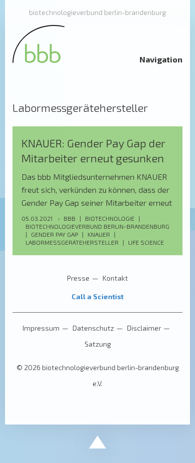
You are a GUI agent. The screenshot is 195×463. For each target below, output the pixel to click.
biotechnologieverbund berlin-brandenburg (97, 12)
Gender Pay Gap (54, 234)
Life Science (146, 242)
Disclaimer (144, 328)
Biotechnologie (109, 218)
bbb (70, 218)
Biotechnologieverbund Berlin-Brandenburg (98, 226)
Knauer (99, 234)
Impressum (41, 328)
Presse (78, 278)
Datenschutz (93, 328)
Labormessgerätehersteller (72, 242)
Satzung (97, 344)
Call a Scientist (98, 296)
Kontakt (115, 278)
